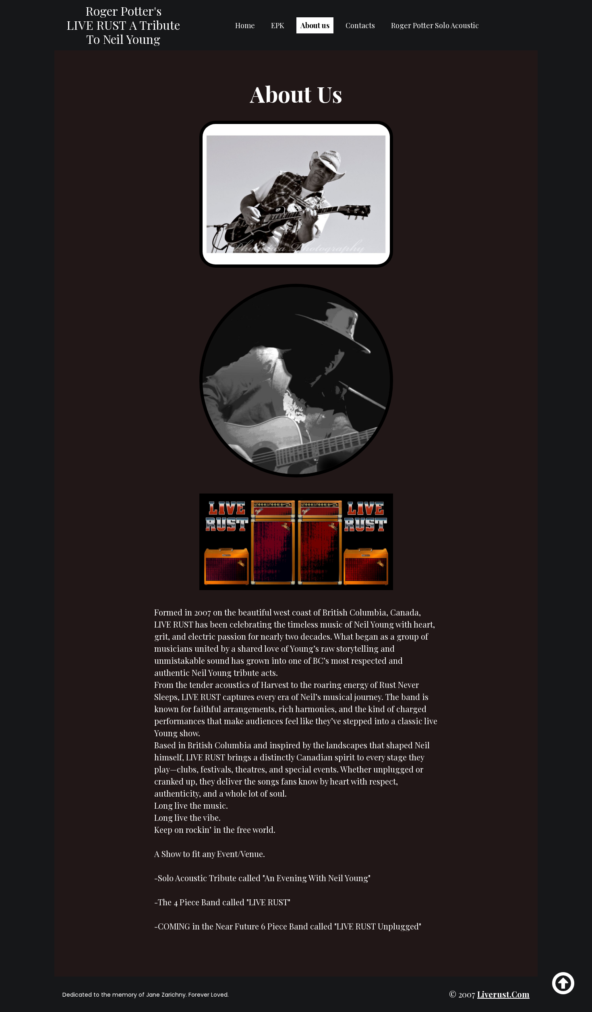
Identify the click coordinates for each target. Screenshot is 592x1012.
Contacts (360, 25)
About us (314, 25)
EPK (277, 25)
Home (245, 25)
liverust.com (503, 994)
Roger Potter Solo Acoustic (435, 25)
